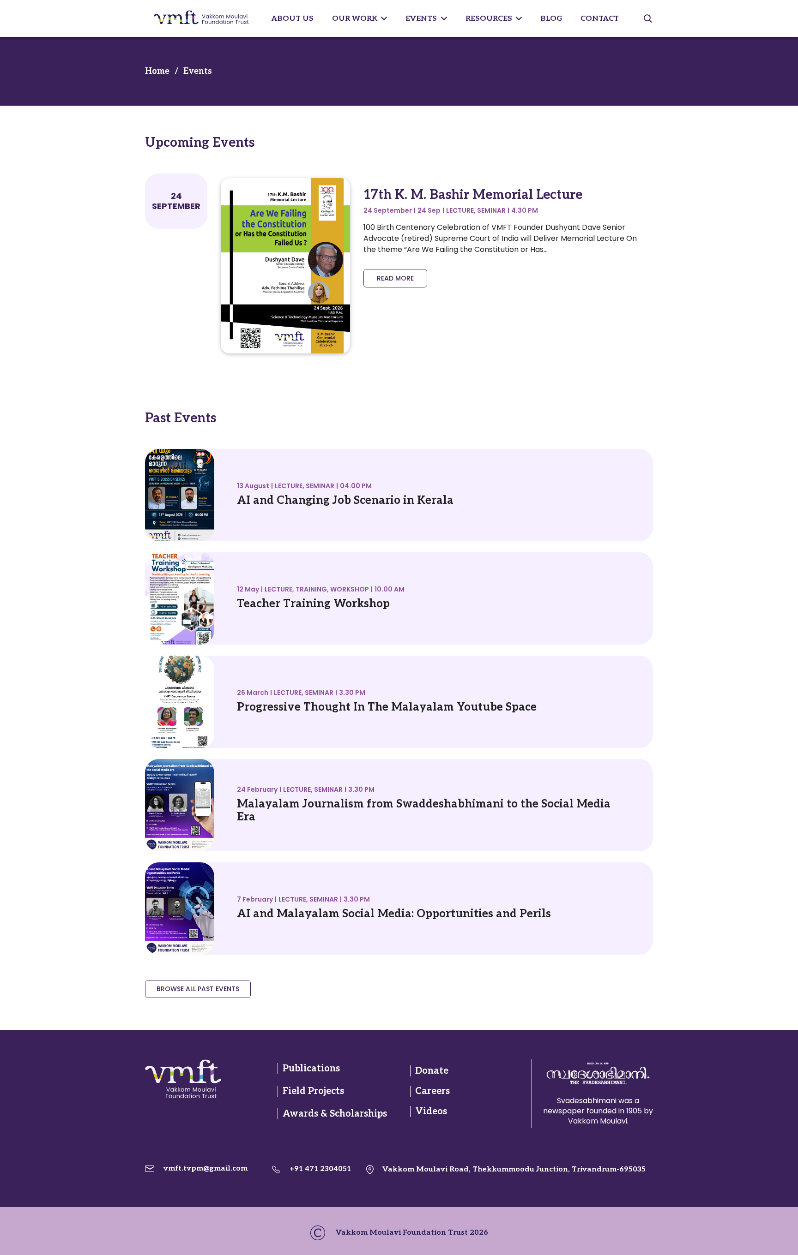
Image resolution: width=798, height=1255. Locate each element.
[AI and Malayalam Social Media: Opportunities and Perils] (179, 867)
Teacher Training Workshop (313, 603)
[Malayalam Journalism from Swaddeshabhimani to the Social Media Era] (179, 764)
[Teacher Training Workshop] (179, 557)
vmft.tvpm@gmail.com (205, 1168)
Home (157, 71)
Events (197, 71)
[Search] (648, 18)
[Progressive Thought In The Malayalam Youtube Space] (179, 661)
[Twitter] (172, 1122)
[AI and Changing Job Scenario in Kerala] (179, 454)
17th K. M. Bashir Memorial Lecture (472, 195)
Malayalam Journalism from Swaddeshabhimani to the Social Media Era (424, 810)
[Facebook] (154, 1122)
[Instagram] (209, 1122)
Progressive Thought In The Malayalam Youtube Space (387, 707)
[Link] (200, 1079)
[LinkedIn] (191, 1122)
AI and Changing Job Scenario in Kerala (345, 500)
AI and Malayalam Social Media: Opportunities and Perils (394, 913)
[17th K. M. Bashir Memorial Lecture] (285, 183)
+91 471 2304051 (320, 1169)
